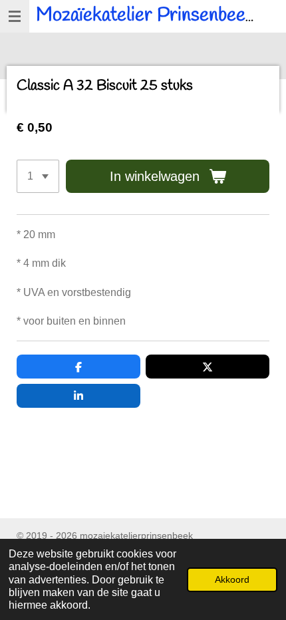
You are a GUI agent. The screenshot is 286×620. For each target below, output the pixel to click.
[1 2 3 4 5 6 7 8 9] (38, 176)
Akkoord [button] (232, 579)
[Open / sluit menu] (14, 16)
